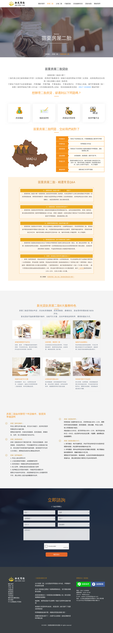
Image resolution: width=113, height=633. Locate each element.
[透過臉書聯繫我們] (98, 584)
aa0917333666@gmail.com (89, 596)
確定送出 (56, 554)
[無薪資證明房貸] (44, 109)
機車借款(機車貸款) (14, 598)
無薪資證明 (44, 118)
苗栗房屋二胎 (64, 54)
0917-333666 (85, 87)
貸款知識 (88, 4)
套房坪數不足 (93, 118)
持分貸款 (10, 600)
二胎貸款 (47, 54)
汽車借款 (10, 596)
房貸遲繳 (19, 118)
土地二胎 (59, 4)
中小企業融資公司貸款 (14, 602)
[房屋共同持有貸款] (69, 109)
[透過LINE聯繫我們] (83, 584)
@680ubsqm (86, 594)
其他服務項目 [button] (78, 4)
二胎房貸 (81, 268)
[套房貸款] (94, 109)
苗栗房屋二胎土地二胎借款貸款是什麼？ (60, 277)
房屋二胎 (50, 4)
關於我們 (41, 4)
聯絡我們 (97, 4)
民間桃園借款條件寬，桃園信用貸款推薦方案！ (50, 612)
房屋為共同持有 (69, 118)
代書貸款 (68, 4)
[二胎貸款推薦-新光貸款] (17, 3)
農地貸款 (10, 592)
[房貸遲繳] (19, 109)
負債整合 (10, 594)
